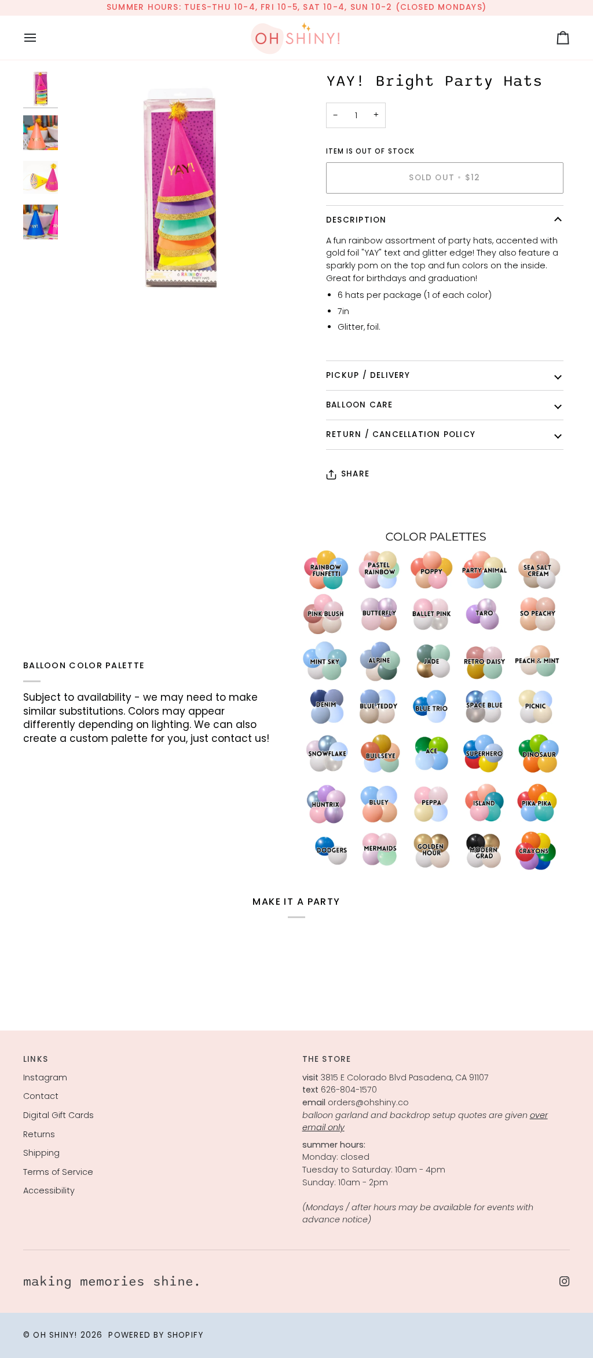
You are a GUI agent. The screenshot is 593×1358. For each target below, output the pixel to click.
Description (356, 219)
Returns (39, 1134)
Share (355, 473)
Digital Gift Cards (58, 1115)
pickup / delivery (368, 375)
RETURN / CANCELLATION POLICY (400, 434)
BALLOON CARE (359, 404)
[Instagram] (564, 1281)
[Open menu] (40, 38)
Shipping (41, 1153)
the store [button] (327, 1059)
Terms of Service (58, 1172)
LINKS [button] (35, 1059)
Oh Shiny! (55, 1335)
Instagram (45, 1077)
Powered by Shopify (155, 1335)
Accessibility (49, 1190)
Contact (40, 1096)
